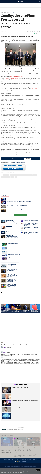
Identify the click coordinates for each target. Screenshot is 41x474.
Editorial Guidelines (13, 459)
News (5, 12)
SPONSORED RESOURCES (27, 218)
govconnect (11, 175)
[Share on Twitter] (31, 31)
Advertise (24, 459)
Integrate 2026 (10, 257)
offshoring (30, 175)
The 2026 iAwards (11, 251)
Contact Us (5, 459)
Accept (38, 470)
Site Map (34, 459)
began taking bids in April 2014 (16, 76)
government (16, 175)
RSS (36, 459)
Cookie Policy (14, 472)
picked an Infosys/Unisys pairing (12, 78)
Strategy (13, 12)
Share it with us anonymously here (19, 162)
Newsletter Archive (29, 459)
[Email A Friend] (38, 31)
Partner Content (6, 218)
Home (2, 12)
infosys (20, 175)
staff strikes (34, 88)
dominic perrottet (6, 175)
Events (4, 240)
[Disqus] (20, 327)
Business (8, 12)
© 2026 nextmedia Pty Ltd (22, 461)
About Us (9, 459)
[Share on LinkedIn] (34, 31)
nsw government (25, 175)
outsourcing (34, 175)
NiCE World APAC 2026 (12, 247)
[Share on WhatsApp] (20, 298)
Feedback (21, 459)
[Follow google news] (36, 34)
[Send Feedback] (36, 31)
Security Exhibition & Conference (14, 254)
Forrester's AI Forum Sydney (13, 243)
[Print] (39, 31)
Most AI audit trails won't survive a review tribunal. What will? (15, 429)
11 (28, 31)
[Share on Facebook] (32, 31)
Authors (18, 459)
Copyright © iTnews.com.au (4, 172)
